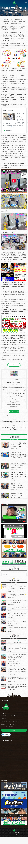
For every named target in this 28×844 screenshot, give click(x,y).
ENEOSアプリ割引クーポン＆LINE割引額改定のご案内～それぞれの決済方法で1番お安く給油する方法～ (17, 686)
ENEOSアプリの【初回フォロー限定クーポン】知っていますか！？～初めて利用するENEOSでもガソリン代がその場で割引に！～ (17, 587)
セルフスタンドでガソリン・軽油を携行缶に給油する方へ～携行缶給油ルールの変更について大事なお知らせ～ (17, 656)
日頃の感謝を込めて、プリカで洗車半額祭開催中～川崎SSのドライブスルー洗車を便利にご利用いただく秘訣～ (18, 455)
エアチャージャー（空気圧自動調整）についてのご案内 (17, 607)
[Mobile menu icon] (26, 2)
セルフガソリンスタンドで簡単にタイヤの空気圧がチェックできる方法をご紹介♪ (17, 648)
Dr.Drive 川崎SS (12, 415)
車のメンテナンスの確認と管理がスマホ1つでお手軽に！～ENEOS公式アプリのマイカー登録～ (18, 475)
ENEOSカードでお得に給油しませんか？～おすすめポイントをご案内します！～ (18, 445)
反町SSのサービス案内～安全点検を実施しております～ (17, 628)
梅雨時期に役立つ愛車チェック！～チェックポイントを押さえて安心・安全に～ (18, 495)
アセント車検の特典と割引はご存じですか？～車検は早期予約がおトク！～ (17, 601)
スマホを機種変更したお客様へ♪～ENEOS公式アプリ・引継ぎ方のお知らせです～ (17, 678)
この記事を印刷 (15, 365)
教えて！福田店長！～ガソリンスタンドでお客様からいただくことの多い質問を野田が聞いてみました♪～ (17, 621)
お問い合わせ (14, 730)
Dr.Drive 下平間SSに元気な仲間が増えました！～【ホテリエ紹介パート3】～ (17, 614)
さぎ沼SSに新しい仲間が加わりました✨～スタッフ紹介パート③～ (17, 594)
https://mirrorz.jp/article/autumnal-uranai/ (12, 43)
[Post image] (5, 445)
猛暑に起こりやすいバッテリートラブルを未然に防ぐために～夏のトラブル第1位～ (18, 485)
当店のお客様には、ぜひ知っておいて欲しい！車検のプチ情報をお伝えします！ (18, 465)
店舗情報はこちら (14, 406)
